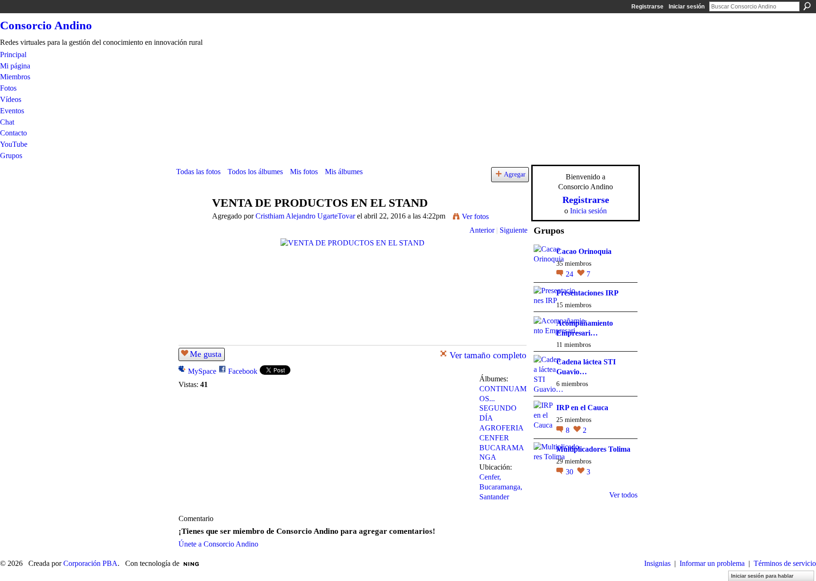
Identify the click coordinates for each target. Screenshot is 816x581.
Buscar (807, 6)
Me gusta (205, 354)
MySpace (202, 371)
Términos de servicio (785, 563)
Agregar (515, 174)
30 (570, 472)
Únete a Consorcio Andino (218, 544)
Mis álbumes (344, 172)
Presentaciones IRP (587, 293)
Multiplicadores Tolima (593, 449)
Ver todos (623, 495)
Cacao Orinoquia (584, 251)
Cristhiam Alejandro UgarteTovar (305, 216)
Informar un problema (712, 563)
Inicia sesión (588, 211)
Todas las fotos (198, 172)
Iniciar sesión (687, 6)
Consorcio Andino (46, 25)
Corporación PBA (90, 563)
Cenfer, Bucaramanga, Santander (500, 487)
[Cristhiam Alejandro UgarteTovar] (191, 221)
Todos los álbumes (255, 172)
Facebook (242, 371)
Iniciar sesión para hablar (762, 576)
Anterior (481, 230)
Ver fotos (475, 216)
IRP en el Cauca (582, 408)
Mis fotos (304, 172)
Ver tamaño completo (488, 355)
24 (570, 274)
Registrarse (647, 6)
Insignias (657, 563)
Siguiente (513, 230)
